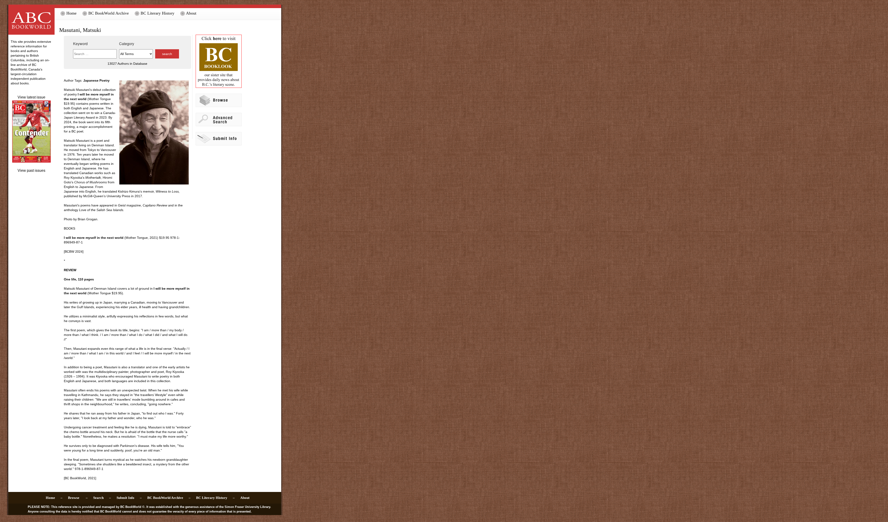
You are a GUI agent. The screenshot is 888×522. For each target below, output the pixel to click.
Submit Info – (129, 498)
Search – (102, 498)
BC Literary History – (215, 498)
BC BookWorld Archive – (169, 498)
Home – (54, 498)
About (190, 13)
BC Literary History (156, 13)
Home (71, 13)
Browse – (78, 498)
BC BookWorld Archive (108, 13)
